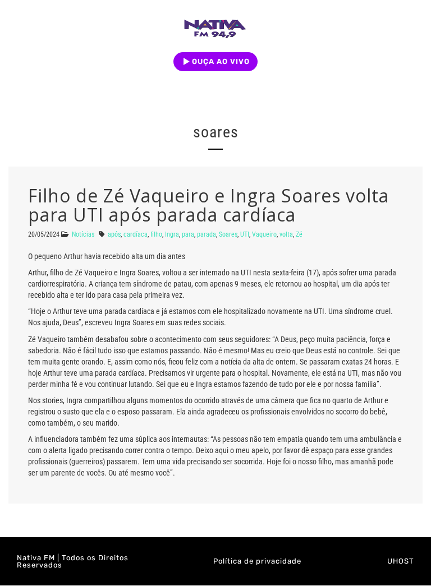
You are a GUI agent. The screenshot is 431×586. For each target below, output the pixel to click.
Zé (299, 234)
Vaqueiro (264, 234)
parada (206, 234)
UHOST (400, 561)
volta (286, 234)
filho (156, 234)
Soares (228, 234)
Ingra (172, 234)
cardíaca (135, 234)
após (114, 234)
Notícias (83, 234)
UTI (244, 234)
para (188, 234)
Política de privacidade (257, 561)
